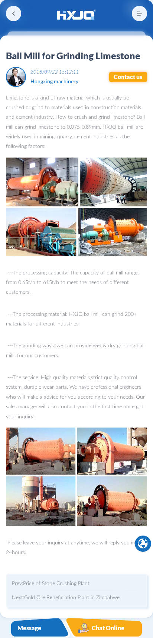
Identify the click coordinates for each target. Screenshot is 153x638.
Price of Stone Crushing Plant (56, 583)
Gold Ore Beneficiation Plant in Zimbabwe (72, 597)
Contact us (128, 77)
